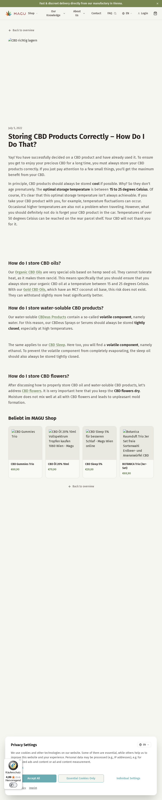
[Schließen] (157, 3)
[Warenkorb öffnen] (155, 13)
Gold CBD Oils (34, 289)
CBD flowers (31, 391)
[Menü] (20, 761)
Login (144, 13)
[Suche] (115, 13)
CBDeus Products (52, 317)
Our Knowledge (53, 13)
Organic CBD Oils (28, 272)
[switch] (13, 785)
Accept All (33, 778)
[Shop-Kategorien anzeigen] (36, 13)
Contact (96, 13)
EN (127, 13)
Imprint (33, 788)
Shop (31, 13)
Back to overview (23, 30)
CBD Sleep (57, 345)
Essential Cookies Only (81, 778)
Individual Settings (128, 778)
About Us (77, 13)
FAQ (109, 13)
